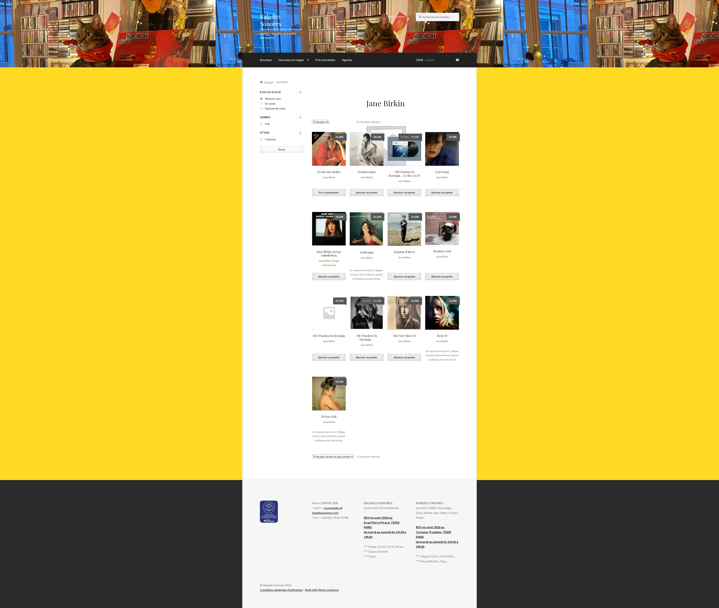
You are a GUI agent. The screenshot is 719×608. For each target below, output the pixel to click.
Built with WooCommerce (322, 590)
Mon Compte (397, 16)
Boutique (266, 60)
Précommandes (325, 60)
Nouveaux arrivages (291, 60)
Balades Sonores (270, 20)
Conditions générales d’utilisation (281, 590)
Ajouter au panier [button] (366, 192)
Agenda (347, 60)
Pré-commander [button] (329, 192)
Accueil (268, 82)
